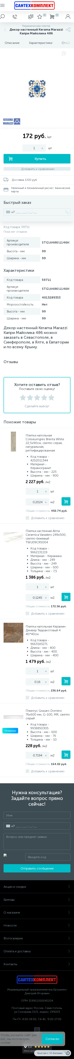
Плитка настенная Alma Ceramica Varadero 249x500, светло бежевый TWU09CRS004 (46, 536)
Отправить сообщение (37, 868)
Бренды (9, 899)
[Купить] (66, 501)
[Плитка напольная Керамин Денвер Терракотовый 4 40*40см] (13, 633)
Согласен (52, 1039)
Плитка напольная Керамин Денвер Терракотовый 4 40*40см (46, 630)
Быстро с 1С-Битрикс (50, 1053)
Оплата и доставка (17, 951)
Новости (10, 925)
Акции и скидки (15, 887)
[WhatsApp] (37, 1030)
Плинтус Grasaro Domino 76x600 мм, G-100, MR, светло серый (48, 714)
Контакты (10, 964)
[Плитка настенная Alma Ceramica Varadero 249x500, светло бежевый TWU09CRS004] (13, 537)
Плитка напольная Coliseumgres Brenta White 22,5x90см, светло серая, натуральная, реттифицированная (45, 442)
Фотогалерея (13, 938)
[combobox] (9, 212)
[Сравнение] (31, 16)
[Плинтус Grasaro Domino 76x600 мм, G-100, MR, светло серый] (13, 717)
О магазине (12, 912)
